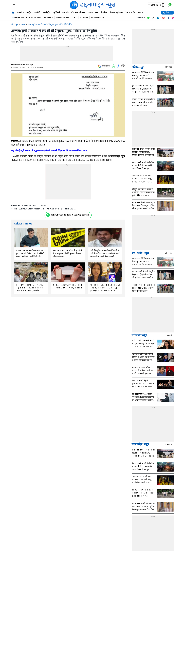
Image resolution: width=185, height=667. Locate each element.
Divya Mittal (48, 17)
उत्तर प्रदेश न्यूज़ (140, 253)
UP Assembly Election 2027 (66, 17)
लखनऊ (73, 209)
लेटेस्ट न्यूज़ (138, 67)
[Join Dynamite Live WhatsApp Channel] (148, 18)
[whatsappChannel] (170, 5)
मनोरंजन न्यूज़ (139, 336)
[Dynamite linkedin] (158, 18)
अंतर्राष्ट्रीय (46, 13)
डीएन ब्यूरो (29, 64)
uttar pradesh (34, 209)
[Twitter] (123, 66)
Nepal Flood (19, 17)
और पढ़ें (168, 67)
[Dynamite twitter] (153, 18)
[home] (12, 13)
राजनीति (37, 13)
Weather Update (97, 17)
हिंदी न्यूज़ (14, 24)
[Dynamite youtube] (163, 18)
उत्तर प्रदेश (20, 13)
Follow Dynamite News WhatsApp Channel (70, 215)
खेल (96, 13)
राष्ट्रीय (29, 13)
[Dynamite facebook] (168, 18)
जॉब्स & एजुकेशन (116, 13)
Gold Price (84, 17)
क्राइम (90, 13)
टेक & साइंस (130, 13)
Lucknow (23, 209)
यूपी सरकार (64, 209)
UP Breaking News (33, 17)
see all (168, 335)
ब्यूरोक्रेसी (56, 13)
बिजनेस (104, 13)
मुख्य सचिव (54, 209)
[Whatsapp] (48, 215)
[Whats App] (113, 66)
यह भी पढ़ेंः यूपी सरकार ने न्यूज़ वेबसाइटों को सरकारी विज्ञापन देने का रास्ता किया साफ (49, 151)
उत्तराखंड (65, 13)
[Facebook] (118, 66)
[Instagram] (173, 18)
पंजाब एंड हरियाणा (78, 13)
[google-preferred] (104, 66)
